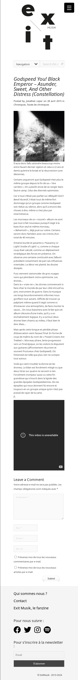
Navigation (23, 64)
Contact (20, 600)
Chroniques (20, 104)
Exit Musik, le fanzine (31, 608)
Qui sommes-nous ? (30, 593)
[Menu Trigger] (69, 8)
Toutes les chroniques (38, 104)
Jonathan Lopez (34, 101)
